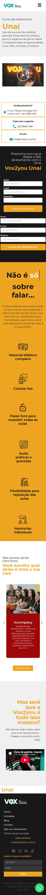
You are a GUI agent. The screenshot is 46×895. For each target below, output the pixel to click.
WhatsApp (8, 196)
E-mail (3, 226)
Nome (6, 180)
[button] (23, 75)
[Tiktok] (32, 851)
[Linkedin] (26, 851)
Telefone (4, 235)
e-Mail (6, 188)
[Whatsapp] (39, 887)
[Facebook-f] (13, 851)
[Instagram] (20, 851)
